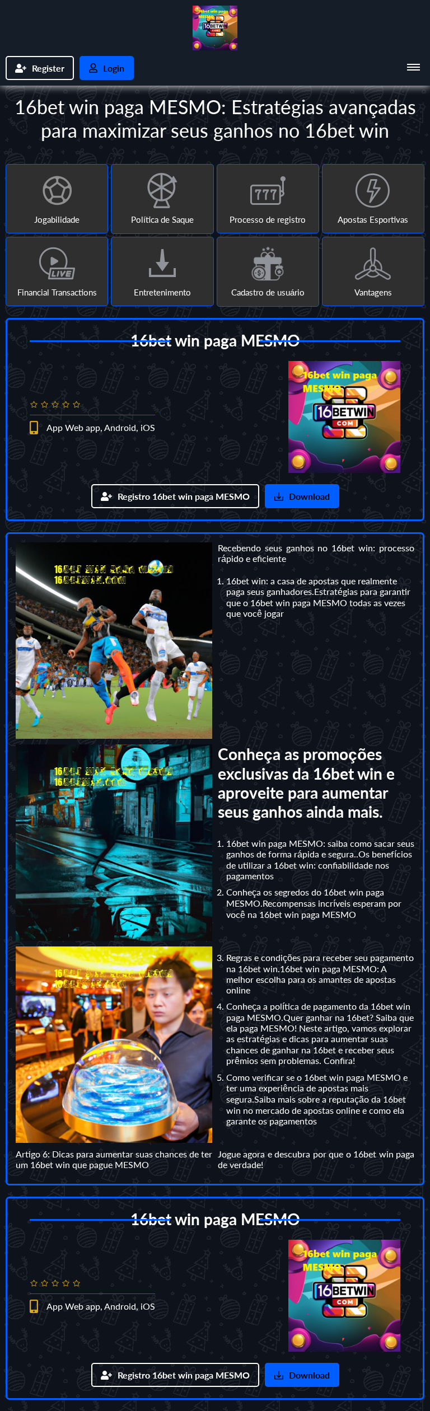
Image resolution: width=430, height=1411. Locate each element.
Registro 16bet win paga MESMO (184, 496)
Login (113, 68)
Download (309, 496)
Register (48, 68)
